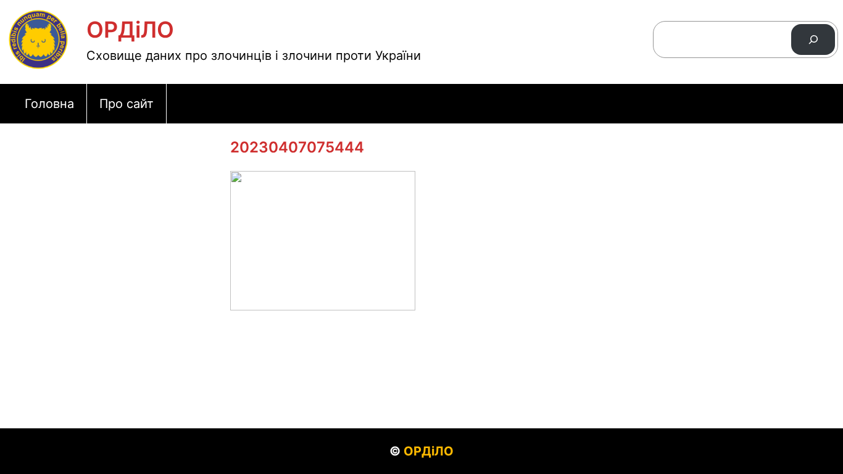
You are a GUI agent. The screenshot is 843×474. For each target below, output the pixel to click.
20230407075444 (297, 147)
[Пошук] (813, 39)
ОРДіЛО (130, 29)
